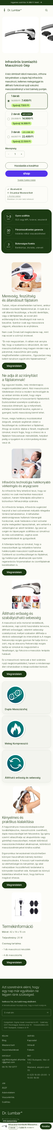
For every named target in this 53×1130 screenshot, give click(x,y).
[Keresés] (46, 10)
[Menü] (4, 10)
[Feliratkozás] (48, 1012)
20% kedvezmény (10, 1121)
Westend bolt (8, 1045)
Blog (4, 1040)
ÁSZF (4, 1087)
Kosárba (46, 1126)
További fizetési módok (27, 180)
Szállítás (6, 1102)
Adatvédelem (8, 1092)
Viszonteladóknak (10, 1050)
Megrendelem (14, 366)
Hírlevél (31, 1045)
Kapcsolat (32, 1040)
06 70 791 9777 (9, 1067)
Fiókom (30, 1050)
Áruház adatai (15, 196)
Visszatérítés (8, 1097)
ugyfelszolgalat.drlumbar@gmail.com (13, 1061)
